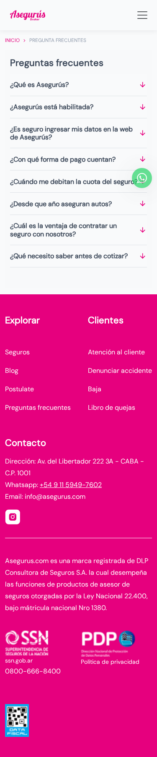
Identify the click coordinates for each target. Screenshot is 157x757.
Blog (11, 370)
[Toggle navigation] (142, 15)
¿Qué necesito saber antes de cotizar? (69, 255)
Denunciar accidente (120, 370)
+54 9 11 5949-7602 (71, 484)
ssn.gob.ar (19, 660)
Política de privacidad (110, 661)
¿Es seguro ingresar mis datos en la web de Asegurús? (71, 133)
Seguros (17, 352)
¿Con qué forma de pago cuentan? (63, 159)
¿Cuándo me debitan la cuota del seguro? (74, 181)
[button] (27, 15)
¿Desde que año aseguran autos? (61, 203)
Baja (94, 389)
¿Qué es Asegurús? (39, 84)
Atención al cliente (116, 352)
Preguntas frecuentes (38, 407)
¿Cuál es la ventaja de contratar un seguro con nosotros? (63, 229)
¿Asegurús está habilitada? (51, 106)
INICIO (12, 40)
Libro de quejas (111, 407)
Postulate (19, 389)
